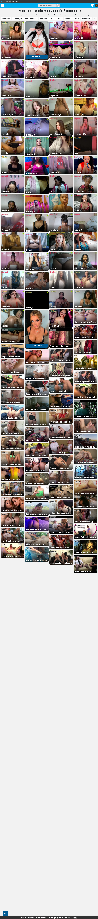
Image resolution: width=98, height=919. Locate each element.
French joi (59, 19)
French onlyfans (17, 19)
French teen (43, 19)
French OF (76, 19)
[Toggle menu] (2, 5)
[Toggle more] (96, 15)
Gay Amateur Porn (16, 1)
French (52, 19)
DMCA (5, 913)
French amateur (86, 19)
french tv (68, 19)
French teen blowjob (31, 19)
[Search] (58, 5)
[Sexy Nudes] (37, 348)
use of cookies (68, 918)
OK (75, 917)
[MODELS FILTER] (92, 5)
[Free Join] (37, 59)
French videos (6, 19)
